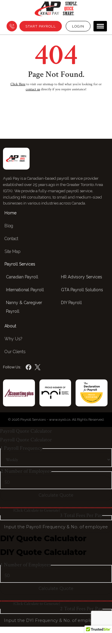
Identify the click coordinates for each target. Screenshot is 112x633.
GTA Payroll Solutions (82, 289)
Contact (11, 238)
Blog (8, 225)
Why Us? (13, 338)
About (10, 326)
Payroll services (19, 264)
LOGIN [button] (78, 26)
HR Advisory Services (81, 276)
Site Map (12, 251)
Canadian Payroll (22, 276)
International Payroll (25, 289)
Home (10, 213)
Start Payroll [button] (40, 26)
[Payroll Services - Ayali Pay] (56, 10)
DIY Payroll (71, 302)
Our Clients (14, 351)
